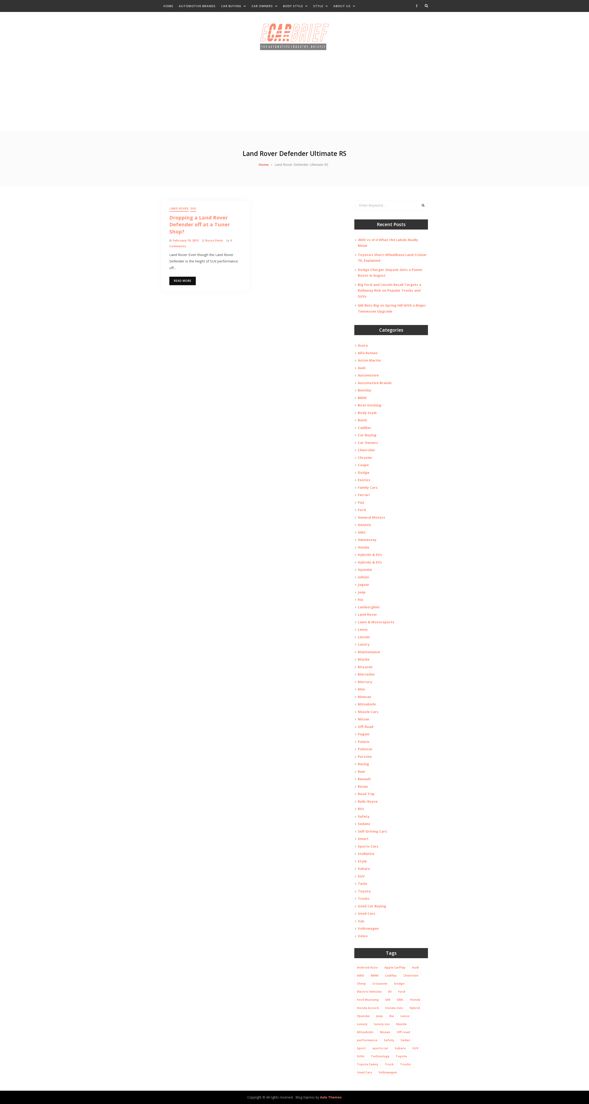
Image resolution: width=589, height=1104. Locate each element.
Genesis (364, 524)
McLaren (365, 666)
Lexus (363, 629)
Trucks (364, 898)
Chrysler (365, 457)
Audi (361, 367)
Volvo (363, 936)
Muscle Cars (368, 711)
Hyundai (365, 569)
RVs (361, 808)
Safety (364, 816)
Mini (361, 689)
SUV (193, 208)
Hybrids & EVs (370, 554)
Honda (363, 547)
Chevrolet (366, 450)
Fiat (361, 502)
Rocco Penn (214, 240)
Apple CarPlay (394, 967)
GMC (362, 532)
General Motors (371, 517)
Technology (380, 1056)
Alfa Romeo (368, 353)
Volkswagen (368, 928)
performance (367, 1040)
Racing (363, 764)
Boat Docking (369, 405)
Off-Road (365, 726)
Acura (363, 345)
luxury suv (382, 1024)
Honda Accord (368, 1008)
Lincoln (364, 637)
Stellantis (366, 853)
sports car (380, 1048)
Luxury (364, 644)
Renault (364, 778)
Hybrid (415, 1008)
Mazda (363, 659)
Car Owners (262, 6)
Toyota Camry (367, 1064)
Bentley (364, 390)
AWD (360, 975)
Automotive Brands (197, 6)
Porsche (365, 756)
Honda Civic (394, 1008)
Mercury (365, 681)
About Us (342, 6)
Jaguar (363, 584)
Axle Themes (331, 1097)
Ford (362, 509)
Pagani (363, 734)
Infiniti (363, 577)
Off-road (403, 1032)
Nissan (363, 719)
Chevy (361, 983)
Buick (362, 420)
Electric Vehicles (369, 991)
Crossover (380, 983)
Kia (360, 599)
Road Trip (366, 793)
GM (387, 1000)
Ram (361, 771)
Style (318, 6)
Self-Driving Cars (372, 831)
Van (361, 921)
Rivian (363, 786)
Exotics (364, 479)
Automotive (368, 375)
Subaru (364, 868)
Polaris (364, 741)
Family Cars (368, 487)
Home (168, 6)
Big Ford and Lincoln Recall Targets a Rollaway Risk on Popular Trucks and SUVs (389, 290)
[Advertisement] (294, 96)
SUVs (360, 1056)
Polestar (365, 749)
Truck (389, 1064)
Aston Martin (369, 360)
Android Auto (367, 967)
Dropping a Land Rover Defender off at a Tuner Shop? (199, 224)
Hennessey (367, 539)
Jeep (362, 592)
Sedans (364, 823)
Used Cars (366, 913)
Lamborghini (368, 607)
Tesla (362, 883)
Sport (361, 1048)
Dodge (363, 472)
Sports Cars (368, 846)
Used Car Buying (372, 906)
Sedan (405, 1040)
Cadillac (364, 427)
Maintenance (369, 652)
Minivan (364, 696)
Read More (182, 281)
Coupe (363, 465)
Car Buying (231, 6)
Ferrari (364, 494)
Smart (363, 838)
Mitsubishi (367, 704)
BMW (362, 397)
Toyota (364, 891)
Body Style (293, 6)
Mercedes (366, 674)
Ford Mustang (368, 1000)
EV (390, 991)
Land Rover (178, 208)
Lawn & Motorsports (376, 622)
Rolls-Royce (368, 801)
